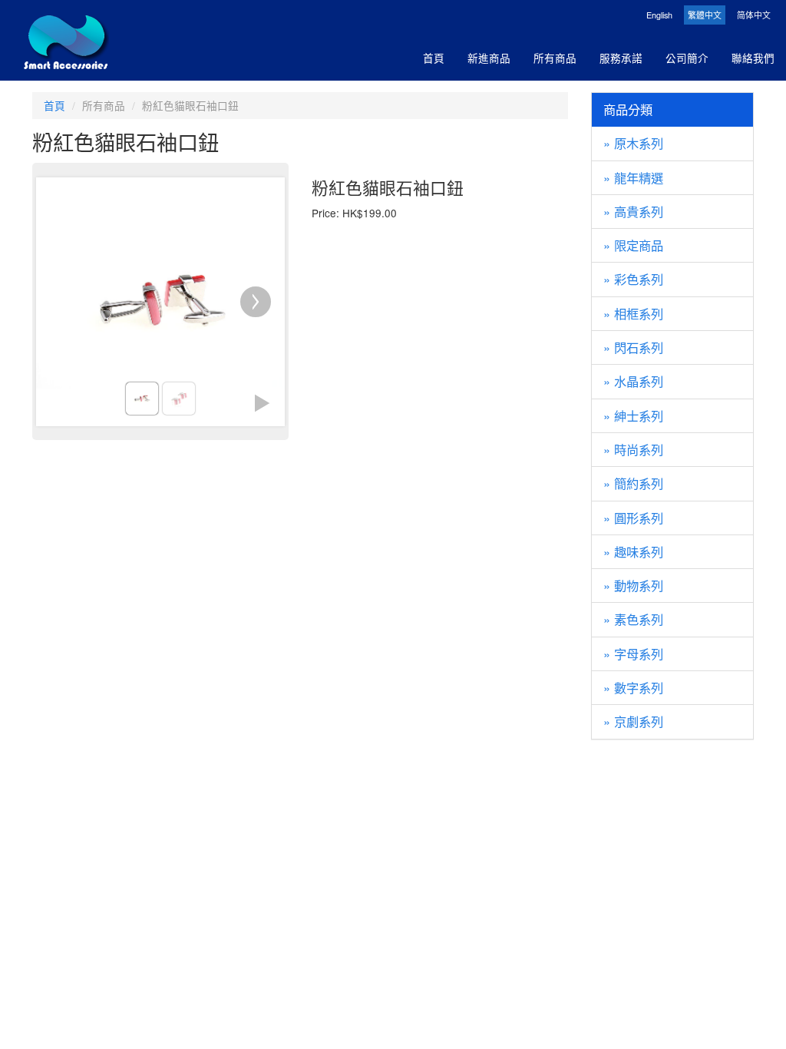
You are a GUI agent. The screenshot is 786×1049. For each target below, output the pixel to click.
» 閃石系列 (633, 347)
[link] (142, 398)
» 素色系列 (633, 619)
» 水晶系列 (633, 381)
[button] (261, 403)
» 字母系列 (633, 653)
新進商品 (488, 57)
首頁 (433, 57)
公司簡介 (686, 57)
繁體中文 (705, 15)
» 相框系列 (633, 313)
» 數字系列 (633, 687)
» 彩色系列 (633, 279)
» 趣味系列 (633, 551)
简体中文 (754, 15)
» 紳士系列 (633, 415)
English (659, 15)
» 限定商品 (633, 245)
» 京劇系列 (633, 721)
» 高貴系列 (633, 211)
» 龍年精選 (633, 177)
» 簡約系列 (633, 483)
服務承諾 (620, 57)
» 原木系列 (633, 143)
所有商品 (554, 57)
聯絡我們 (753, 57)
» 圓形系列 (633, 517)
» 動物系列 (633, 585)
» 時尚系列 (633, 449)
